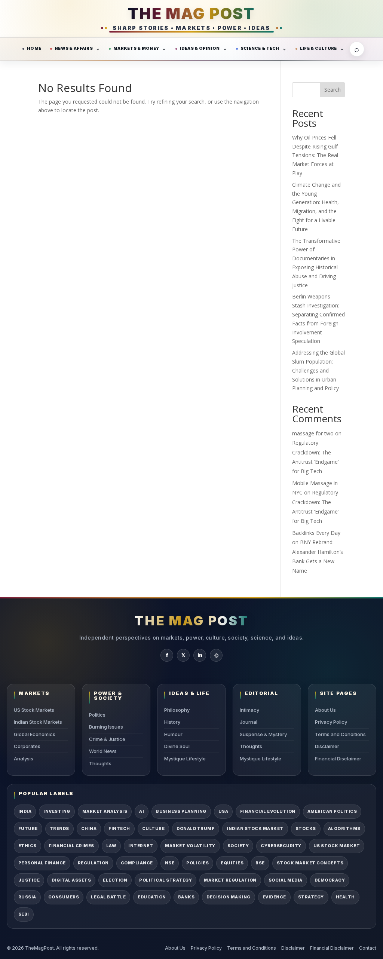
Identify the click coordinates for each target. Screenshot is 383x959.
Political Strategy (165, 880)
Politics (97, 715)
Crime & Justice (107, 739)
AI (141, 811)
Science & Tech (259, 48)
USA (223, 811)
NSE (170, 862)
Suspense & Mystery (263, 734)
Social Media (286, 880)
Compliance (137, 862)
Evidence (274, 897)
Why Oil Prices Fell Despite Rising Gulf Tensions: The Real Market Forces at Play (315, 155)
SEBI (23, 914)
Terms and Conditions (340, 734)
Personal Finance (42, 862)
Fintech (119, 828)
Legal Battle (108, 897)
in (199, 655)
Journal (248, 722)
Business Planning (181, 811)
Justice (29, 880)
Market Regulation (230, 880)
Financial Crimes (71, 845)
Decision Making (228, 897)
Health (345, 897)
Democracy (330, 880)
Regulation (93, 862)
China (88, 828)
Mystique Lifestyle (185, 759)
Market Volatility (190, 845)
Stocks (305, 828)
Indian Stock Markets (38, 722)
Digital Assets (71, 880)
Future (28, 828)
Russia (27, 897)
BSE (260, 862)
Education (152, 897)
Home (34, 48)
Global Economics (34, 734)
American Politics (332, 811)
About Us (325, 710)
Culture (153, 828)
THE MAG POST (191, 13)
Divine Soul (177, 746)
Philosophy (177, 710)
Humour (173, 734)
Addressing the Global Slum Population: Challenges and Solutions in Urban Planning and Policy (318, 370)
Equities (232, 862)
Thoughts (100, 763)
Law (111, 845)
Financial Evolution (267, 811)
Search (332, 89)
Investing (56, 811)
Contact (367, 948)
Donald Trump (196, 828)
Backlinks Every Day (316, 532)
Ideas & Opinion (200, 48)
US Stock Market (336, 845)
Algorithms (344, 828)
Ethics (27, 845)
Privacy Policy (331, 722)
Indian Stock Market (255, 828)
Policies (197, 862)
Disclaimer (327, 746)
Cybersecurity (281, 845)
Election (115, 880)
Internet (140, 845)
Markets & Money (136, 48)
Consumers (63, 897)
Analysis (23, 759)
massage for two (313, 433)
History (172, 722)
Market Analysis (104, 811)
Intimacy (249, 710)
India (24, 811)
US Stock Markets (34, 710)
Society (238, 845)
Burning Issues (106, 727)
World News (103, 751)
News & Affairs (74, 48)
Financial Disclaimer (338, 759)
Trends (59, 828)
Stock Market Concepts (310, 862)
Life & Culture (318, 48)
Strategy (311, 897)
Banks (186, 897)
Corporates (27, 746)
